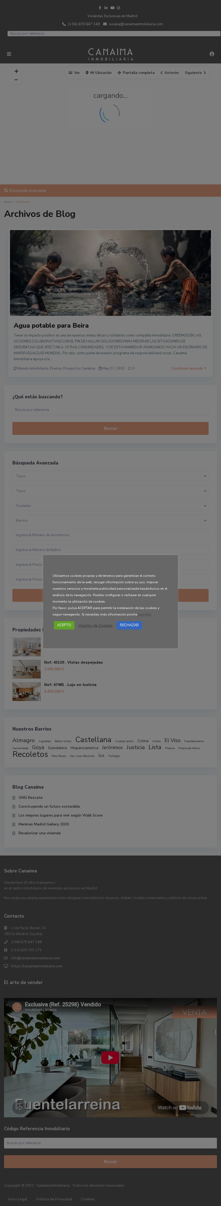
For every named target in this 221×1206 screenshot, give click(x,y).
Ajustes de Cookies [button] (95, 625)
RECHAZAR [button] (129, 625)
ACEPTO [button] (64, 625)
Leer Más (144, 614)
